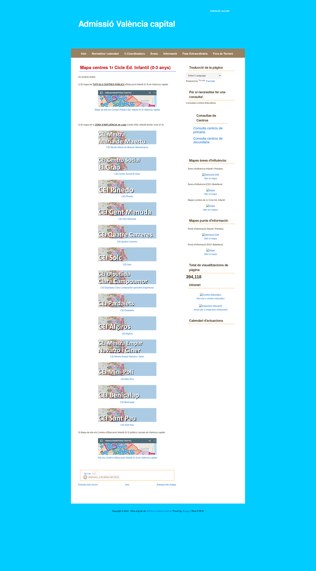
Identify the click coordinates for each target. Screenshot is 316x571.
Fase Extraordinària (195, 53)
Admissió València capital (126, 23)
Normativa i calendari (105, 53)
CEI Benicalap (127, 402)
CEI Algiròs (127, 333)
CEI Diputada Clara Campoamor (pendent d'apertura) (127, 287)
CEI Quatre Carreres (127, 241)
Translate (210, 81)
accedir (226, 11)
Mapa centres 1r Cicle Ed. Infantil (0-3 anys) (125, 67)
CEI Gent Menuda (127, 219)
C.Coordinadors (134, 53)
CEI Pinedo (127, 196)
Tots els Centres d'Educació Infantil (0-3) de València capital (127, 457)
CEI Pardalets (127, 310)
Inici (83, 53)
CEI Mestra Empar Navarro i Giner (127, 356)
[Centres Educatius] (210, 295)
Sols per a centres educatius (210, 298)
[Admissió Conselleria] (210, 175)
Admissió (215, 11)
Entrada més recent (88, 484)
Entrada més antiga (166, 484)
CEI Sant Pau (127, 425)
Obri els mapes (210, 210)
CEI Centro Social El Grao (127, 174)
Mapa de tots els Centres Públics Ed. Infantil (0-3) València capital (127, 109)
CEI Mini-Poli (127, 379)
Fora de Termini (223, 53)
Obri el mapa (210, 178)
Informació (170, 53)
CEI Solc (127, 264)
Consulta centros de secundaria (208, 140)
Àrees (154, 53)
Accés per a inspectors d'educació (210, 309)
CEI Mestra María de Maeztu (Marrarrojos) (127, 147)
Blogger (186, 510)
